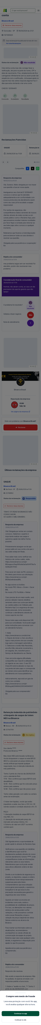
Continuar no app (20, 1013)
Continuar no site (20, 1020)
